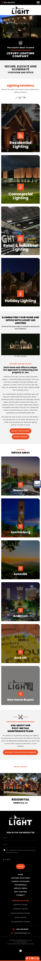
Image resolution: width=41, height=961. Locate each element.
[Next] (38, 783)
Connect (20, 895)
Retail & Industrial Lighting (20, 913)
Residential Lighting (21, 904)
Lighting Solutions (20, 878)
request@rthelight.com (22, 933)
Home (20, 874)
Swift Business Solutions (25, 944)
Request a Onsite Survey (20, 431)
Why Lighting (20, 891)
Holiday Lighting (20, 917)
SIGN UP (20, 866)
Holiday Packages (20, 881)
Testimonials (20, 885)
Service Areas (20, 888)
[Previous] (3, 783)
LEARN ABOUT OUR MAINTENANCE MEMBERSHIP (20, 752)
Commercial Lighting (20, 909)
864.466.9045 (9, 2)
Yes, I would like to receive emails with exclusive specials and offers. (21, 851)
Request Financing (20, 436)
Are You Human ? (9, 855)
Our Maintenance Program (20, 922)
